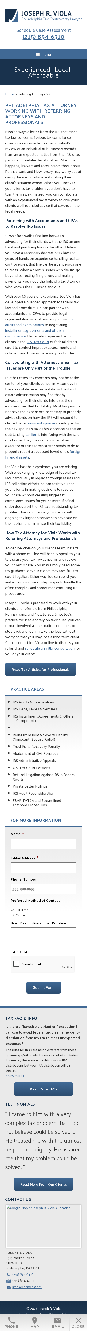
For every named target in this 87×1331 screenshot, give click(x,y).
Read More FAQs (43, 1088)
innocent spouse (42, 422)
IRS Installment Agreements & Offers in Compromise (43, 718)
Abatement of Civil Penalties (35, 753)
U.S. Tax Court (38, 341)
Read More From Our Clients (43, 1184)
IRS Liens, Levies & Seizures (35, 708)
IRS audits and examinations (40, 321)
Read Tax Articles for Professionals (41, 669)
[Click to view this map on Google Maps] (43, 1226)
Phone (11, 1322)
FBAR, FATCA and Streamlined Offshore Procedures (37, 802)
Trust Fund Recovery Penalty (36, 746)
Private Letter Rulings (30, 785)
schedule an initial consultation (50, 648)
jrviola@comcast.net (27, 1287)
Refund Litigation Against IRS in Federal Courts (44, 776)
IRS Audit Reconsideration (33, 793)
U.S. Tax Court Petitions (31, 767)
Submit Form (43, 987)
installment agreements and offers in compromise (35, 333)
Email (58, 1322)
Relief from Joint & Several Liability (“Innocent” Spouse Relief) (40, 737)
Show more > (15, 1075)
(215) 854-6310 (44, 36)
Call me (20, 915)
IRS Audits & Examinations (34, 701)
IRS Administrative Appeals (34, 760)
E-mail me (22, 909)
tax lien (32, 434)
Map (34, 1322)
